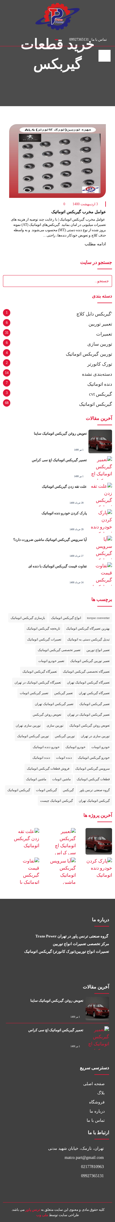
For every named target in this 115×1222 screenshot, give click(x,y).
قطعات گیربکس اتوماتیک (93, 779)
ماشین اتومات (61, 779)
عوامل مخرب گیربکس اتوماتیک (78, 212)
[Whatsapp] (98, 972)
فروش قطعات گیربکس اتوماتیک (48, 768)
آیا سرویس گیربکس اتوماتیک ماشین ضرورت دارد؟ (50, 540)
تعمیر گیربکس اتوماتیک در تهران (88, 714)
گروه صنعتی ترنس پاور (95, 790)
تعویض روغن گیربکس (47, 714)
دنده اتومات (64, 757)
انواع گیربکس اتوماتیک (66, 618)
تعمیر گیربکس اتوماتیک (94, 704)
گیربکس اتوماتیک (95, 404)
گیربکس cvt (100, 394)
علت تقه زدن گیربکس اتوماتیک (64, 486)
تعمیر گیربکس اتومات (34, 693)
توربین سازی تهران (28, 725)
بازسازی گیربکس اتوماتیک (28, 618)
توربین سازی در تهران (95, 736)
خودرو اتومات (100, 747)
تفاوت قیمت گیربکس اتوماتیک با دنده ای (57, 566)
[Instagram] (5, 38)
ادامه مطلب (94, 244)
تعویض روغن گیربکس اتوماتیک (89, 725)
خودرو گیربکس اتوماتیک (94, 757)
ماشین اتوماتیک (36, 779)
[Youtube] (106, 972)
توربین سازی (99, 343)
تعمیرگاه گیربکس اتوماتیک (39, 671)
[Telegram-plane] (90, 972)
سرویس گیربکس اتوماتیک (92, 768)
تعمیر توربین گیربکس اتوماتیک (90, 661)
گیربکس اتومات (46, 790)
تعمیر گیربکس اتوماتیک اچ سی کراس (59, 460)
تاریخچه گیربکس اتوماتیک (43, 628)
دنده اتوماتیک (99, 384)
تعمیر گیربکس (63, 693)
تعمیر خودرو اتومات (51, 661)
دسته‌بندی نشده (97, 374)
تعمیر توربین (100, 323)
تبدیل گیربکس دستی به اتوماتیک (88, 639)
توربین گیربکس (65, 736)
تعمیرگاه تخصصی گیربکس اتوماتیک (86, 671)
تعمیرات (104, 333)
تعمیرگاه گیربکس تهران (94, 693)
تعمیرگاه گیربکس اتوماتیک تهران (88, 682)
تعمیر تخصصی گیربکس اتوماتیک (59, 650)
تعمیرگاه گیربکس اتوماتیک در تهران (37, 682)
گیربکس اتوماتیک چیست (56, 800)
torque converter (98, 618)
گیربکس (68, 790)
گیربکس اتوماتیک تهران (94, 800)
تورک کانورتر (99, 364)
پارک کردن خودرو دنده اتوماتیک (64, 513)
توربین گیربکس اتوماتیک (89, 354)
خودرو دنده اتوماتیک (46, 747)
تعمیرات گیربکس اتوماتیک (44, 639)
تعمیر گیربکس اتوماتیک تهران (54, 704)
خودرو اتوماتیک (75, 747)
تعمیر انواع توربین (98, 650)
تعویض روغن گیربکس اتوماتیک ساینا (60, 433)
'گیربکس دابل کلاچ (94, 313)
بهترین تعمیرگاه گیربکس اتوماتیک (88, 628)
